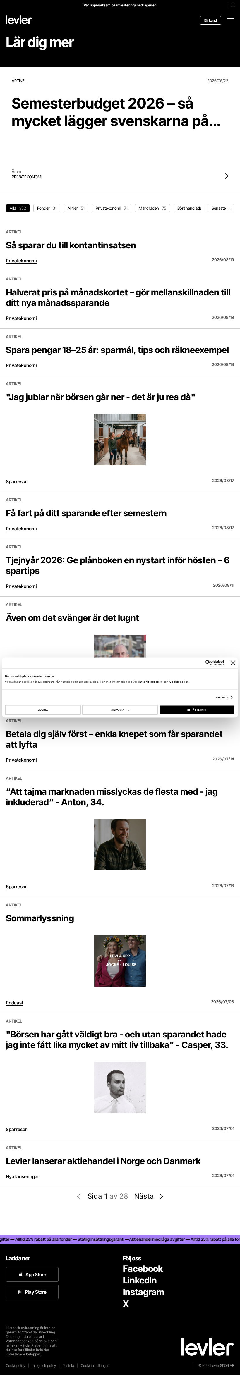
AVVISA (43, 709)
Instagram (143, 1292)
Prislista (68, 1365)
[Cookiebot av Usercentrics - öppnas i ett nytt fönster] (198, 662)
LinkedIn (140, 1280)
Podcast (14, 1003)
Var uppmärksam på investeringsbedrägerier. (120, 5)
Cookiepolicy (179, 681)
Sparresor (16, 481)
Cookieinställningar (95, 1365)
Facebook (143, 1268)
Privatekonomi (27, 176)
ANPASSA (117, 709)
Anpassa (222, 697)
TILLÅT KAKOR (197, 709)
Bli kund (210, 20)
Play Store (36, 1292)
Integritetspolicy (151, 681)
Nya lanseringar (22, 1176)
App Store (35, 1274)
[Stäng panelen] (233, 663)
